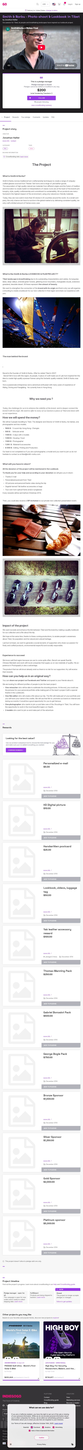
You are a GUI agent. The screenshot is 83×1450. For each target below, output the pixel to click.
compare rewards (15, 750)
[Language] (54, 4)
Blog (45, 1403)
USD (44, 4)
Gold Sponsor (51, 1178)
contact (13, 141)
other (31, 148)
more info (6, 141)
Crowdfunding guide (67, 1284)
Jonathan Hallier (11, 20)
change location (51, 10)
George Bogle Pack (55, 1054)
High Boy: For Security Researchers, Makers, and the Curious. (59, 1368)
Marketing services (73, 1400)
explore (56, 1318)
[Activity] (64, 4)
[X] (7, 1405)
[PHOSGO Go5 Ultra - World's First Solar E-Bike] (21, 1339)
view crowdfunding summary (41, 105)
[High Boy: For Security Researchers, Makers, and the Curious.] (61, 1339)
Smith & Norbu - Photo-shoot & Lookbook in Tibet (41, 16)
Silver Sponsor (52, 1137)
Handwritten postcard (57, 846)
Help (55, 1284)
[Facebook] (4, 1405)
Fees (68, 1397)
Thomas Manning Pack (57, 971)
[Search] (37, 4)
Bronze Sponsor (53, 1095)
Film (5, 148)
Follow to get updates (64, 1301)
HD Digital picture (54, 805)
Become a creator (72, 1403)
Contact (46, 1397)
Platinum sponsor (54, 1220)
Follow (41, 98)
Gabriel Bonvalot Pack (57, 1012)
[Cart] (59, 4)
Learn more (18, 1301)
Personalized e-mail (55, 763)
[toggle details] (39, 1379)
